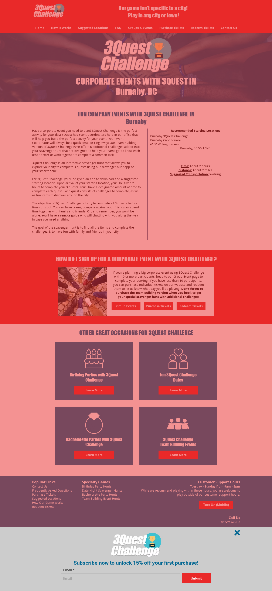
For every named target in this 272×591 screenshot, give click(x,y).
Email (67, 570)
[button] (237, 533)
